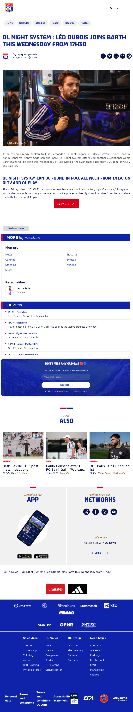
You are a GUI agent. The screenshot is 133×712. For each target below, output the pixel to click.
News (8, 254)
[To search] (111, 8)
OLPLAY (27, 645)
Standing (10, 265)
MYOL (93, 665)
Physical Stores (32, 670)
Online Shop (30, 650)
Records (72, 254)
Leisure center (53, 670)
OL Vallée (52, 638)
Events (49, 650)
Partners (73, 660)
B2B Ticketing (31, 665)
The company (76, 650)
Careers (72, 655)
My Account (97, 660)
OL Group (74, 638)
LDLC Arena (52, 665)
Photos (71, 260)
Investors (73, 645)
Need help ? (98, 638)
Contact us (96, 645)
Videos (71, 265)
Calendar (10, 260)
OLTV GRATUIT (66, 203)
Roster (9, 270)
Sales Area (30, 638)
